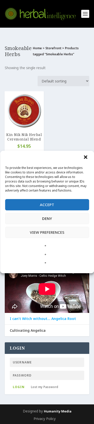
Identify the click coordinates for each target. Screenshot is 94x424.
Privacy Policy (45, 418)
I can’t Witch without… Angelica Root (43, 318)
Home (37, 48)
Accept (47, 204)
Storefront (53, 48)
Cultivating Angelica (28, 330)
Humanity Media (57, 411)
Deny (47, 218)
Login (19, 387)
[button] (86, 158)
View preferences (47, 232)
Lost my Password (44, 387)
